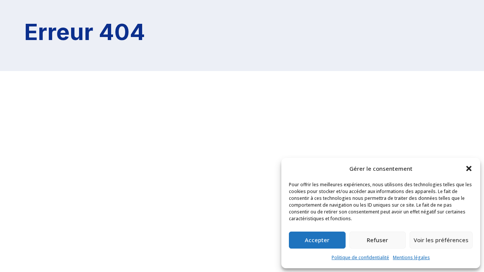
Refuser (377, 240)
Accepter (317, 240)
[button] (469, 168)
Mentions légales (411, 257)
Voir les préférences (441, 240)
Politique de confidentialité (360, 257)
